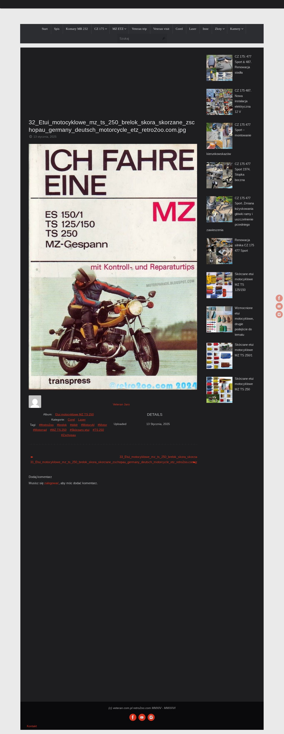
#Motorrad (40, 429)
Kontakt (32, 726)
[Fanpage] (279, 298)
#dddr (74, 424)
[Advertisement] (113, 82)
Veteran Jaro (121, 404)
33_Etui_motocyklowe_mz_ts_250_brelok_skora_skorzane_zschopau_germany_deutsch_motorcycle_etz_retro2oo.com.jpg (158, 457)
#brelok (62, 424)
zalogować (51, 483)
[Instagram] (279, 314)
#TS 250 (98, 429)
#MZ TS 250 (58, 429)
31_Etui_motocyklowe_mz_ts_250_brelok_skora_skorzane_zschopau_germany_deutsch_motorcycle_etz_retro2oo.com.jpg (69, 462)
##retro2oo (46, 424)
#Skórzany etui (79, 429)
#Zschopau (68, 435)
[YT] (279, 306)
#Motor (102, 424)
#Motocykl (87, 424)
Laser (82, 419)
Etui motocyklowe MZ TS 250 (74, 414)
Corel (71, 419)
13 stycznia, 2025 (45, 136)
